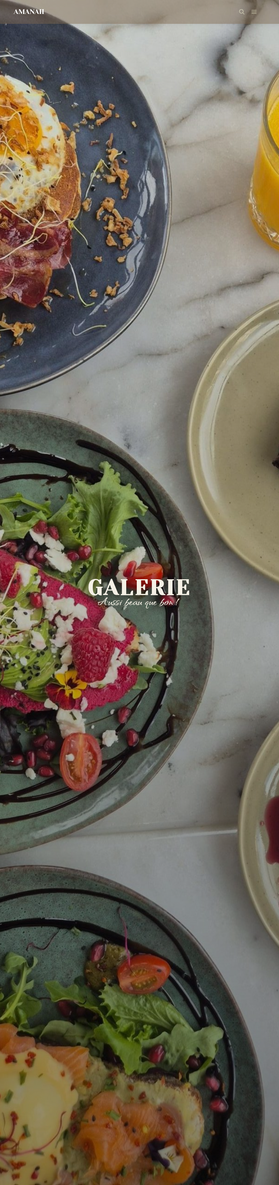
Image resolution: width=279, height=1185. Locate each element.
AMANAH (29, 12)
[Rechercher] (242, 11)
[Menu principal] (254, 11)
